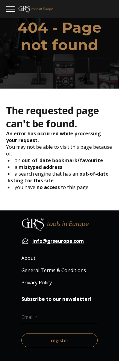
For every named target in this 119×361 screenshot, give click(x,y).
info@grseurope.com (58, 241)
